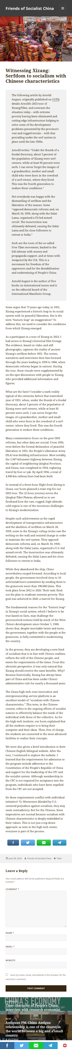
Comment (12, 889)
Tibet (59, 858)
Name (10, 932)
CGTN (55, 99)
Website (10, 960)
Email (10, 946)
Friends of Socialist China (30, 8)
